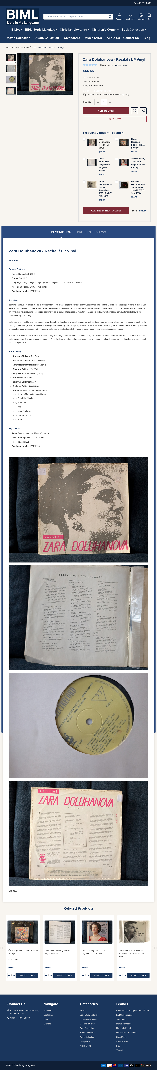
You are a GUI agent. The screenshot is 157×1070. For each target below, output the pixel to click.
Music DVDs (93, 38)
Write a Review (121, 65)
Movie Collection (18, 38)
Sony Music (121, 1037)
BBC (118, 1046)
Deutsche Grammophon (126, 1033)
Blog (147, 38)
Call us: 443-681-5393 (20, 1018)
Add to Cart (106, 110)
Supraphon (121, 1019)
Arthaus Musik (122, 1041)
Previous (2, 948)
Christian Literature (73, 29)
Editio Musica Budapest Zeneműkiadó (132, 1010)
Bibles (15, 29)
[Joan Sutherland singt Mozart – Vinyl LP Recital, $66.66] (60, 932)
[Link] (22, 16)
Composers (72, 38)
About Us (113, 38)
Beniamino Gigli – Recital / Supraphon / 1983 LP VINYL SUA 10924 (138, 187)
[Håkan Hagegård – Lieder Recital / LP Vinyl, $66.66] (22, 932)
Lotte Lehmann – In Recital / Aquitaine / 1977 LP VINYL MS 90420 (132, 953)
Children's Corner (104, 29)
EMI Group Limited (124, 1015)
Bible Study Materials (40, 29)
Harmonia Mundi (123, 1028)
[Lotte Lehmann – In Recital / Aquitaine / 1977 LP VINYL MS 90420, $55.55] (134, 932)
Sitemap (47, 1024)
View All (119, 1050)
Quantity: (87, 102)
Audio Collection (47, 38)
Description (61, 232)
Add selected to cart (106, 210)
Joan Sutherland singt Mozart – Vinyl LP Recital (105, 165)
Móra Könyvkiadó (123, 1024)
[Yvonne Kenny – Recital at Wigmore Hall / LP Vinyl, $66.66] (97, 932)
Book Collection (133, 29)
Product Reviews (91, 232)
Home (8, 48)
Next (154, 948)
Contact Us (131, 38)
